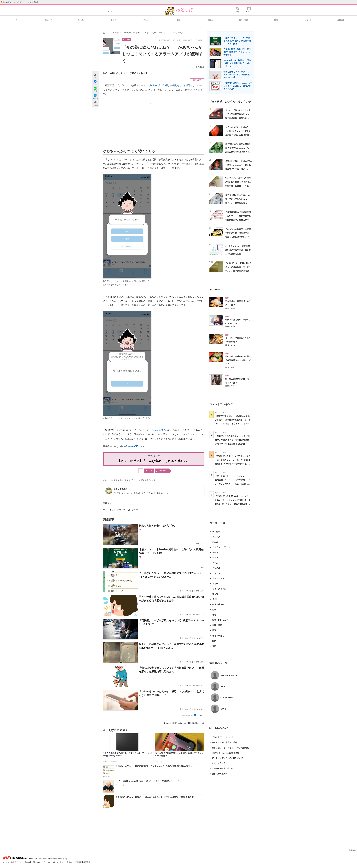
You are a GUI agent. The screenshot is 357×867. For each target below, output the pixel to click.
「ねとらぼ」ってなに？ (221, 737)
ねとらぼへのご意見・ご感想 (223, 742)
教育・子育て (218, 635)
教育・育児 (243, 20)
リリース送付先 (217, 763)
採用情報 (78, 862)
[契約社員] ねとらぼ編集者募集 (224, 753)
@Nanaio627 (158, 430)
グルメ (146, 20)
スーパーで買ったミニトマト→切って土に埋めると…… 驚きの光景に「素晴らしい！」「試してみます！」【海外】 (238, 117)
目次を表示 (197, 80)
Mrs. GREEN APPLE (229, 675)
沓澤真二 (201, 67)
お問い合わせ (36, 862)
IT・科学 (126, 40)
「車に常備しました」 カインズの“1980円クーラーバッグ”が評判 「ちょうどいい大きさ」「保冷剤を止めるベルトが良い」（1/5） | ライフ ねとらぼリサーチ (233, 483)
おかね (215, 542)
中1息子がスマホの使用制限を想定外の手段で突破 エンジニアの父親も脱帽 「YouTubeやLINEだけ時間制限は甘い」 (238, 253)
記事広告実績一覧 (218, 773)
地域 (178, 20)
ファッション (218, 578)
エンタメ (81, 20)
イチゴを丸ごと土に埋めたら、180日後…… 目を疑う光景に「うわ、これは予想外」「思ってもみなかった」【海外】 (238, 134)
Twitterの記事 (132, 510)
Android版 (155, 85)
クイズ (113, 20)
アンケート (216, 289)
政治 (214, 630)
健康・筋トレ (218, 604)
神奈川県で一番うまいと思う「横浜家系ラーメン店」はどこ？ (238, 360)
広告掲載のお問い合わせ (221, 768)
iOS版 (165, 85)
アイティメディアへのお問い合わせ (226, 758)
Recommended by (187, 715)
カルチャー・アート (221, 547)
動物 (276, 20)
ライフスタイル (219, 589)
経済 (214, 641)
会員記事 (340, 20)
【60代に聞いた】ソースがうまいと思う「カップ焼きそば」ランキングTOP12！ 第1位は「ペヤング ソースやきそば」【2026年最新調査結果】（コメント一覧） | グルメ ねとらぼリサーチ (233, 463)
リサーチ (308, 20)
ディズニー (217, 568)
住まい (211, 20)
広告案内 (26, 862)
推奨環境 (86, 862)
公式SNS (18, 862)
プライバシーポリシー (51, 862)
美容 (214, 646)
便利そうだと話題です (184, 85)
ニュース (48, 20)
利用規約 (352, 850)
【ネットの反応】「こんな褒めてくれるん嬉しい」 (153, 461)
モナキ (223, 709)
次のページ (161, 470)
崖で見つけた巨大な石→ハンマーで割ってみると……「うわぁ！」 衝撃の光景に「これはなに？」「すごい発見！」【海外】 (238, 202)
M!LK (222, 686)
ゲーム (215, 563)
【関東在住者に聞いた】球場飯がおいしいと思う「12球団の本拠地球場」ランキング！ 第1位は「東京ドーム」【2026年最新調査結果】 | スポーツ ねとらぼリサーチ (232, 423)
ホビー (215, 583)
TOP (16, 20)
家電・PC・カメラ (220, 620)
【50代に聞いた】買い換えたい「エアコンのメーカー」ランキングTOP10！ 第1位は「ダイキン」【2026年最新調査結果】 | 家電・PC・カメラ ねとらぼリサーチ (232, 504)
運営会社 (70, 862)
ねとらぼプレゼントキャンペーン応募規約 (229, 748)
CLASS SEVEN (227, 697)
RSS (63, 862)
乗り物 (215, 594)
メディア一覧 (8, 862)
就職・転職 (217, 625)
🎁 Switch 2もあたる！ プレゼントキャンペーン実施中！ (20, 2)
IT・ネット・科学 (113, 510)
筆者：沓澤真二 (120, 489)
